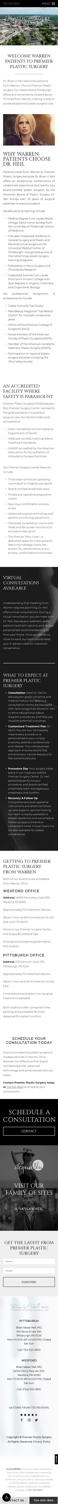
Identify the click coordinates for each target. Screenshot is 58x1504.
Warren (29, 35)
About (23, 33)
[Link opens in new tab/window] (21, 1420)
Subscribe (29, 1282)
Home (9, 33)
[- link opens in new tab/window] (29, 1166)
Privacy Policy (41, 1441)
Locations (39, 33)
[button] (6, 1497)
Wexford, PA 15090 (29, 1373)
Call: (29, 1349)
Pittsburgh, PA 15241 (29, 1333)
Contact (29, 1131)
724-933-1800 (11, 3)
